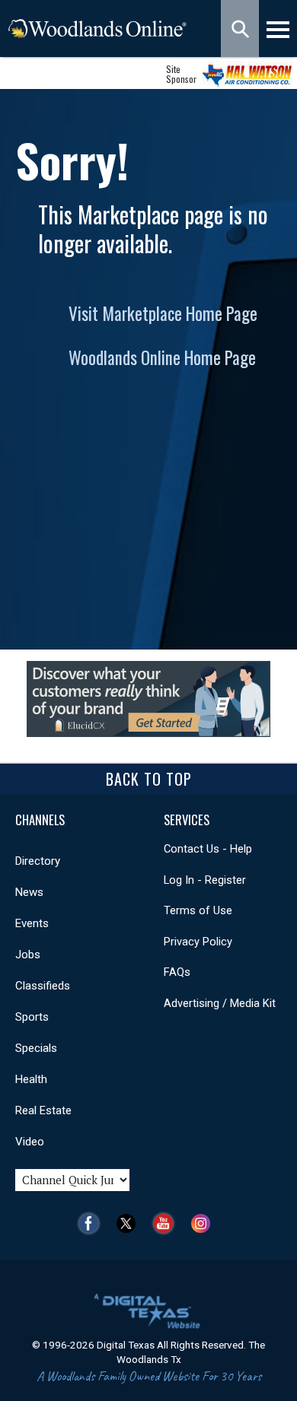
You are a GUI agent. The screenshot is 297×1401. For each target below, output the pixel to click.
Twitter (130, 1223)
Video (29, 1141)
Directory (37, 861)
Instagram (204, 1223)
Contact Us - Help (208, 849)
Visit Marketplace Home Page (163, 313)
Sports (32, 1017)
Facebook (92, 1223)
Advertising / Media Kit (220, 1003)
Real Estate (43, 1110)
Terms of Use (198, 910)
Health (31, 1079)
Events (32, 923)
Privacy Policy (198, 941)
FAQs (177, 972)
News (29, 892)
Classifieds (42, 986)
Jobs (27, 954)
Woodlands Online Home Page (162, 357)
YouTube (167, 1223)
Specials (36, 1048)
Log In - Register (205, 880)
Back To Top (149, 778)
